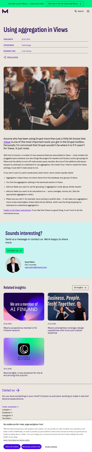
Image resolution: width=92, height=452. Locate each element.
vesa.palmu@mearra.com (36, 267)
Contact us (12, 250)
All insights (78, 288)
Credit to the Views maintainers (17, 210)
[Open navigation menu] (88, 11)
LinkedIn (6, 410)
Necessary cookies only (31, 447)
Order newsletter (9, 407)
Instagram (6, 415)
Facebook (6, 412)
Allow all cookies (12, 447)
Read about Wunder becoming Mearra (63, 4)
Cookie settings (51, 447)
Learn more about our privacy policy (16, 440)
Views (7, 142)
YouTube (6, 418)
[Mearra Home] (5, 11)
